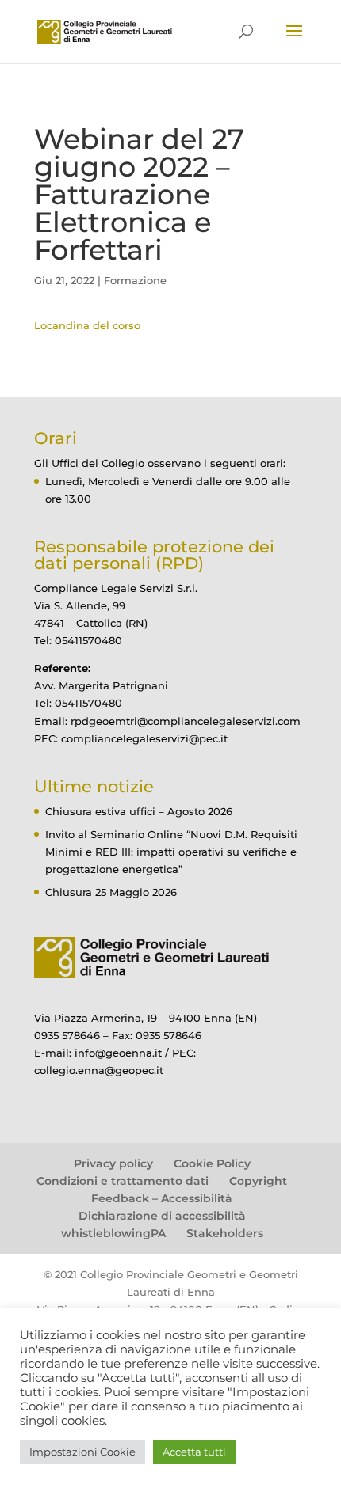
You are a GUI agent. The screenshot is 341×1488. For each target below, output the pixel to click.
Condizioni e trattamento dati (122, 1181)
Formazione (135, 280)
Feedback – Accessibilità (161, 1198)
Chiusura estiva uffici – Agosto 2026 (138, 811)
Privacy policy (113, 1163)
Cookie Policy (212, 1163)
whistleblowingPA (113, 1233)
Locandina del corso (87, 325)
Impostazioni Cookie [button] (82, 1451)
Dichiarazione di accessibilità (162, 1216)
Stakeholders (224, 1233)
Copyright (258, 1181)
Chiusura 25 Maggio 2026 (111, 892)
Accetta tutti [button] (194, 1451)
